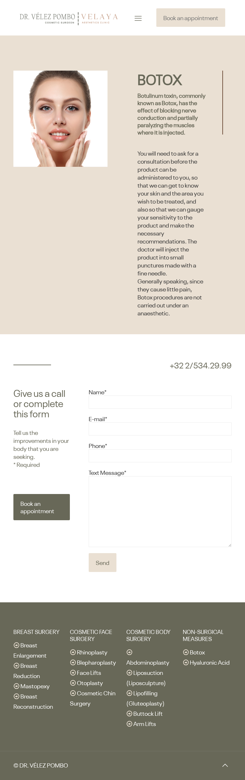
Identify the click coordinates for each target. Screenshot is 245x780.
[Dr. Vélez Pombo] (69, 17)
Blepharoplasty (96, 662)
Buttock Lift (148, 713)
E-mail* (98, 418)
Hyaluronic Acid (210, 662)
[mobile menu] (138, 17)
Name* (98, 392)
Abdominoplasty (147, 662)
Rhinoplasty (92, 652)
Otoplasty (90, 682)
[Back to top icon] (225, 764)
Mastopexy (35, 686)
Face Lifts (89, 672)
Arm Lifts (144, 723)
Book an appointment (190, 17)
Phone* (98, 445)
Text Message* (107, 472)
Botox (197, 652)
